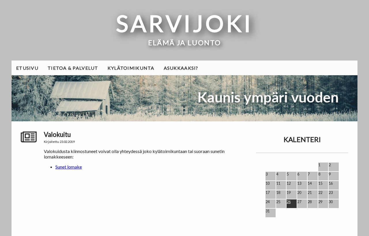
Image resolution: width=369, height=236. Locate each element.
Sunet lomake (68, 166)
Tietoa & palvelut (73, 68)
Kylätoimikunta (131, 68)
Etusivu (27, 68)
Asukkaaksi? (181, 68)
